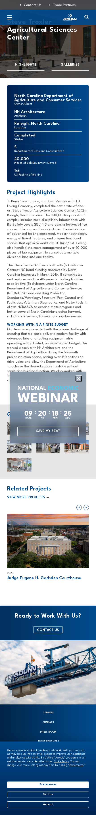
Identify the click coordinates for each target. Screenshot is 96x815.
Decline (48, 794)
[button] (78, 378)
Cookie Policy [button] (61, 761)
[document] (48, 407)
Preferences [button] (76, 765)
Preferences (48, 784)
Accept (48, 804)
